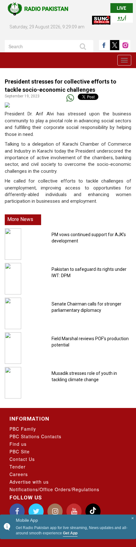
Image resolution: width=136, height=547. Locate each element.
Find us (18, 444)
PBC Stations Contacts (35, 436)
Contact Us (22, 459)
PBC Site (19, 451)
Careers (18, 474)
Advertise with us (29, 482)
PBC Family (22, 429)
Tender (17, 466)
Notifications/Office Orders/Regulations (54, 489)
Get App (70, 533)
